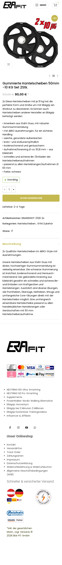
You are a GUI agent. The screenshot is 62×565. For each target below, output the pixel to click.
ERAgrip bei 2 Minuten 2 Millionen (25, 408)
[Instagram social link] (18, 427)
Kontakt (11, 444)
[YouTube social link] (26, 427)
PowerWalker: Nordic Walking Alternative (30, 400)
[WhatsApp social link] (35, 427)
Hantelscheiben (27, 223)
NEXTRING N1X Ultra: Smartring (23, 389)
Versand (24, 532)
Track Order (14, 452)
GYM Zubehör (45, 223)
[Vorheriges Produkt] (50, 76)
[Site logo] (14, 4)
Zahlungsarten (15, 455)
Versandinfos (14, 448)
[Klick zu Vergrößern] (8, 64)
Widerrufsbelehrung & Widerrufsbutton (29, 467)
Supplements (14, 397)
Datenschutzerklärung (19, 463)
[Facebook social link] (12, 231)
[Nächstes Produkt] (58, 76)
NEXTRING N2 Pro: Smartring (22, 393)
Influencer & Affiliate (19, 415)
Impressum (13, 459)
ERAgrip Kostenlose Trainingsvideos (27, 412)
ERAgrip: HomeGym (18, 404)
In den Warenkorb (31, 198)
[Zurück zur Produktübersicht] (54, 76)
